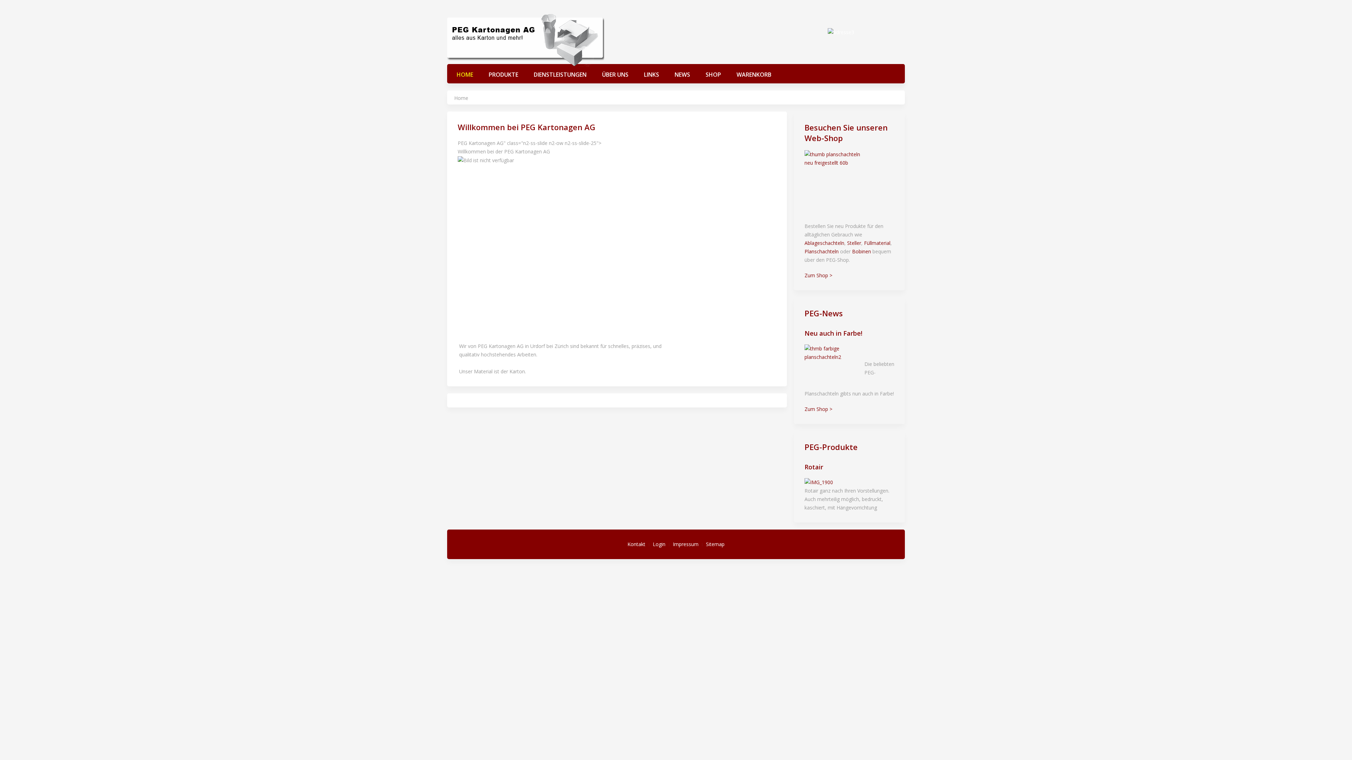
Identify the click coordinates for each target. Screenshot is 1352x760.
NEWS (682, 74)
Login (659, 544)
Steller (854, 243)
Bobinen (861, 251)
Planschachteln (822, 251)
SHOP (713, 74)
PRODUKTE (503, 74)
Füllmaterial (877, 243)
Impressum (686, 544)
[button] (617, 307)
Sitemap (715, 544)
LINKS (651, 74)
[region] (617, 237)
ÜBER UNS (615, 74)
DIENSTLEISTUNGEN (560, 74)
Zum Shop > (818, 275)
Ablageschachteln (824, 243)
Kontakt (636, 544)
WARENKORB (754, 74)
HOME (465, 74)
